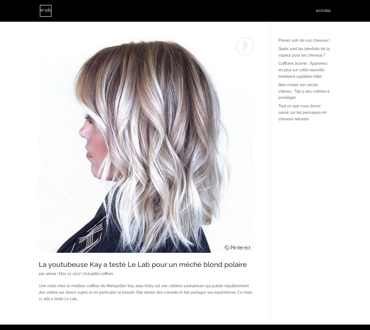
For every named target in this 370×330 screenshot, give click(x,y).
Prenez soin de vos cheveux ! (304, 40)
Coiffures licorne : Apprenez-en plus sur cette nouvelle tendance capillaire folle (303, 70)
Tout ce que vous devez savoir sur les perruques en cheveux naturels (302, 112)
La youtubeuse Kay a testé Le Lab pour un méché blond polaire (143, 264)
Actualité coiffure (98, 273)
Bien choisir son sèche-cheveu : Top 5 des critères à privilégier (303, 91)
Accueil (323, 11)
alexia (51, 273)
